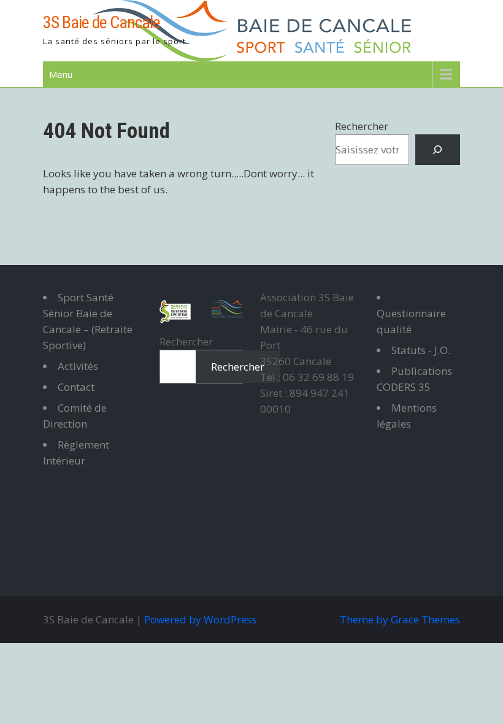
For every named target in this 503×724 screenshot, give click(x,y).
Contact (76, 387)
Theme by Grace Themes (400, 619)
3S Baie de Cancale (101, 22)
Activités (78, 366)
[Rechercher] (437, 150)
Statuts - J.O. (420, 350)
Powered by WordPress (200, 619)
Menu (60, 74)
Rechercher (361, 126)
